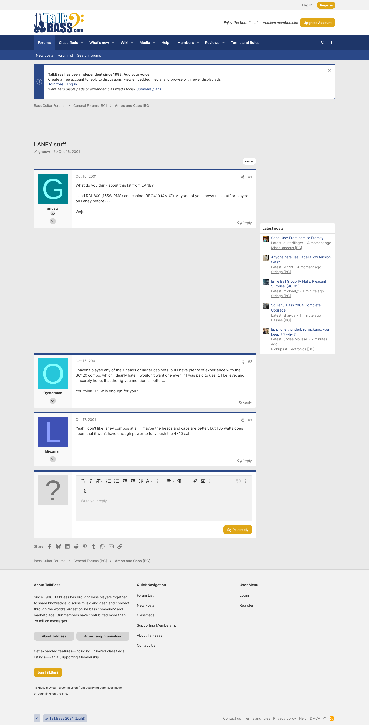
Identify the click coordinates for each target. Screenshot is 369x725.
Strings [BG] (281, 272)
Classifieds (145, 615)
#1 (250, 177)
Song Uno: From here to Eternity (297, 238)
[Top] (325, 718)
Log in (72, 84)
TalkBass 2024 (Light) (66, 718)
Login (244, 595)
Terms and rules (257, 718)
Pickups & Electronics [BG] (293, 349)
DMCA (315, 718)
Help (303, 718)
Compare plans (148, 89)
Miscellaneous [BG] (286, 248)
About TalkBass (149, 635)
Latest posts (273, 228)
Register (246, 605)
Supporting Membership (156, 625)
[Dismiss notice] (329, 71)
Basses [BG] (281, 320)
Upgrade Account (318, 23)
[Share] (242, 177)
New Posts (145, 605)
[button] (82, 42)
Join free (55, 84)
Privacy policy (284, 718)
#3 (250, 420)
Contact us (146, 645)
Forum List (145, 595)
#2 (250, 361)
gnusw (44, 151)
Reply (247, 223)
